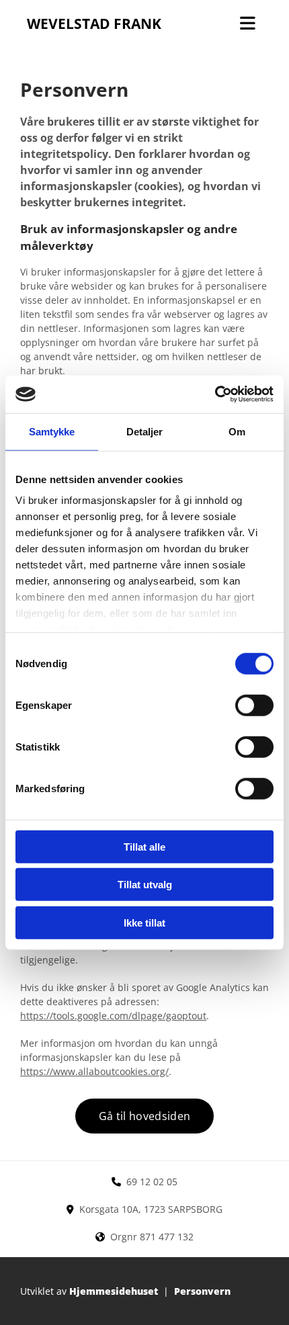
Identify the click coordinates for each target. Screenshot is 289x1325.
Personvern (202, 1291)
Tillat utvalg (145, 884)
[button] (144, 1116)
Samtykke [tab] (52, 431)
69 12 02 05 (151, 1181)
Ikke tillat (144, 922)
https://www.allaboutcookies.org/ (94, 1071)
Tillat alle (144, 846)
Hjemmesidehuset (113, 1291)
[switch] (254, 705)
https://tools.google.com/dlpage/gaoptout (113, 1015)
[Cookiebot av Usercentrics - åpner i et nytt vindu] (215, 394)
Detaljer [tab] (144, 431)
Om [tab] (237, 431)
